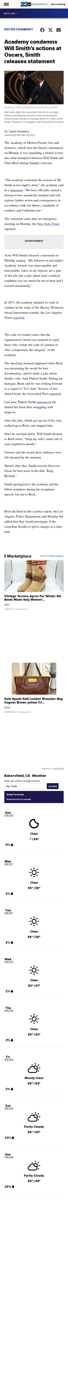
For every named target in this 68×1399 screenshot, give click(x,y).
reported (18, 317)
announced (44, 402)
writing (20, 260)
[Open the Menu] (6, 4)
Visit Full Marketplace (52, 556)
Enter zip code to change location (22, 781)
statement (16, 190)
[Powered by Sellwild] (58, 768)
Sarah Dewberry (19, 131)
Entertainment (18, 29)
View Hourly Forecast (18, 799)
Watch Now (57, 4)
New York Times (48, 223)
